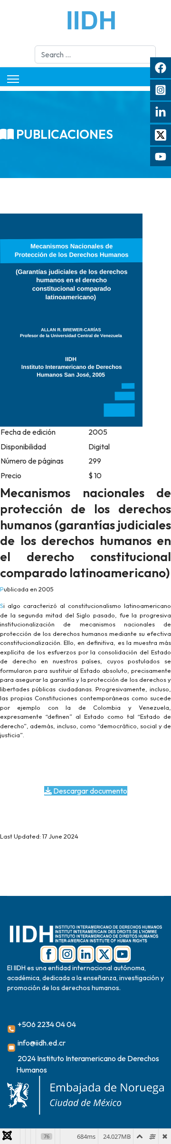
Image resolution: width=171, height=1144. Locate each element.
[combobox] (95, 54)
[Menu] (13, 79)
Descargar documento (89, 790)
